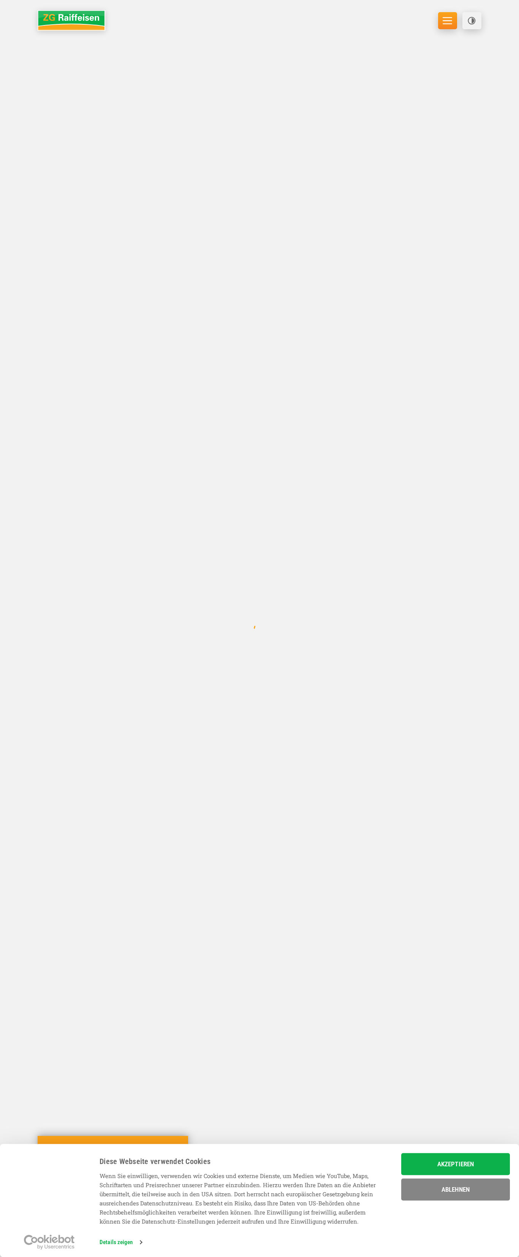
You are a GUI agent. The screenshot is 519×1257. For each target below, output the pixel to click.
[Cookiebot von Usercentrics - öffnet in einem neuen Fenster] (49, 1242)
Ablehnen (455, 1189)
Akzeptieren (455, 1164)
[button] (471, 20)
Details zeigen (116, 1242)
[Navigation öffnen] (447, 20)
